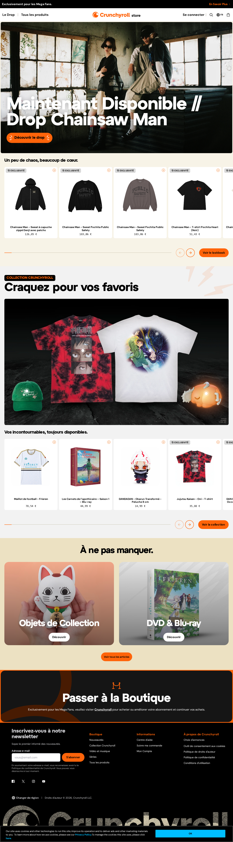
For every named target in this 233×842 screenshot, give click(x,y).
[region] (118, 202)
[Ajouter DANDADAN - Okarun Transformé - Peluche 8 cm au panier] (163, 442)
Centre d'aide (145, 739)
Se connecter (193, 15)
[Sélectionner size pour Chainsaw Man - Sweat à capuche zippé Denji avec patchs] (54, 170)
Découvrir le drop (29, 137)
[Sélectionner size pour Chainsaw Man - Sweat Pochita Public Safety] (109, 170)
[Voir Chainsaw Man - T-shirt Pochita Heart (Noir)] (195, 195)
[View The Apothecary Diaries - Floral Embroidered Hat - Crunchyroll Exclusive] (26, 390)
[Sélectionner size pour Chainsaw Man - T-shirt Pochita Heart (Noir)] (218, 170)
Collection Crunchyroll (102, 745)
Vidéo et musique (99, 751)
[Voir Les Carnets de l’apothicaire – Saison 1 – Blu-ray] (85, 466)
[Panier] (228, 14)
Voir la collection (213, 524)
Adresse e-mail (21, 750)
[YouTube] (43, 781)
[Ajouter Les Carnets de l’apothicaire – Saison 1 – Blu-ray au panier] (109, 442)
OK (190, 833)
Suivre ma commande (149, 745)
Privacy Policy (83, 834)
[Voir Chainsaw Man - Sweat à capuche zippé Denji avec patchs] (31, 195)
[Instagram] (33, 781)
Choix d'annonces (194, 739)
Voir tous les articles (116, 656)
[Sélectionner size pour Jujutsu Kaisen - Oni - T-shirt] (218, 442)
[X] (23, 781)
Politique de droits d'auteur (199, 751)
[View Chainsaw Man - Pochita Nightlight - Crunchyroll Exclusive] (206, 393)
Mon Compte (144, 751)
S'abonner (73, 757)
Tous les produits (35, 15)
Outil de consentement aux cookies (204, 746)
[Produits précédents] (180, 252)
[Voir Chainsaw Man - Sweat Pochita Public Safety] (85, 195)
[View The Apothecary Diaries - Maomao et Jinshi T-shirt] (150, 350)
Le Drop (8, 15)
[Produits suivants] (190, 252)
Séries (92, 756)
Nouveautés (96, 739)
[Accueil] (117, 15)
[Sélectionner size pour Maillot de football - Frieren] (54, 442)
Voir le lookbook (214, 253)
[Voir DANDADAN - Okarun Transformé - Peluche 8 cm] (140, 466)
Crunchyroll (103, 709)
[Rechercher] (211, 14)
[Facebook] (13, 781)
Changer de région (27, 797)
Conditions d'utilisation (197, 763)
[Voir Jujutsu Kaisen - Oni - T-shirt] (195, 466)
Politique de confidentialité (199, 757)
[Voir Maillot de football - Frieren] (31, 466)
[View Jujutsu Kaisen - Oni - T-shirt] (82, 350)
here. (9, 838)
